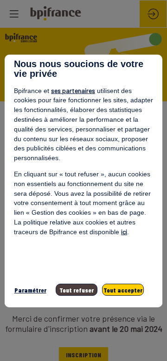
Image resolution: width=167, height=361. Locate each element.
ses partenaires (73, 90)
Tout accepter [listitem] (122, 290)
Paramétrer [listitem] (30, 290)
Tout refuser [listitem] (76, 290)
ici (124, 232)
